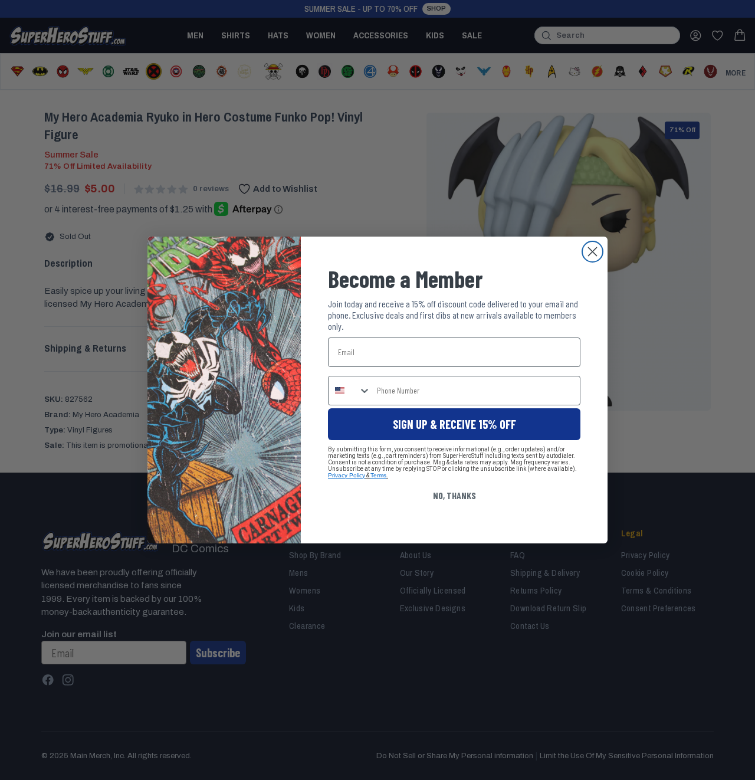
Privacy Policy (346, 475)
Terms (378, 475)
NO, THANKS (454, 495)
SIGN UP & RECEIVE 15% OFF (454, 424)
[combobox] (350, 390)
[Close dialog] (592, 251)
